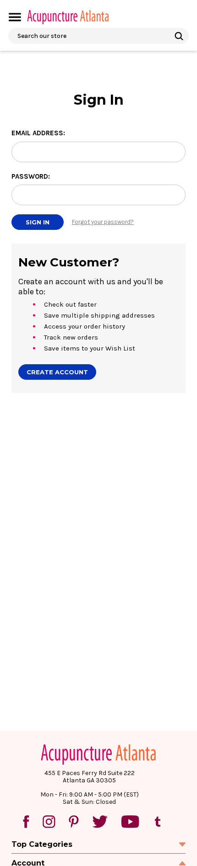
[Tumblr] (158, 821)
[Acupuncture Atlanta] (67, 17)
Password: (30, 176)
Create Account (57, 372)
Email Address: (38, 133)
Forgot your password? (103, 221)
